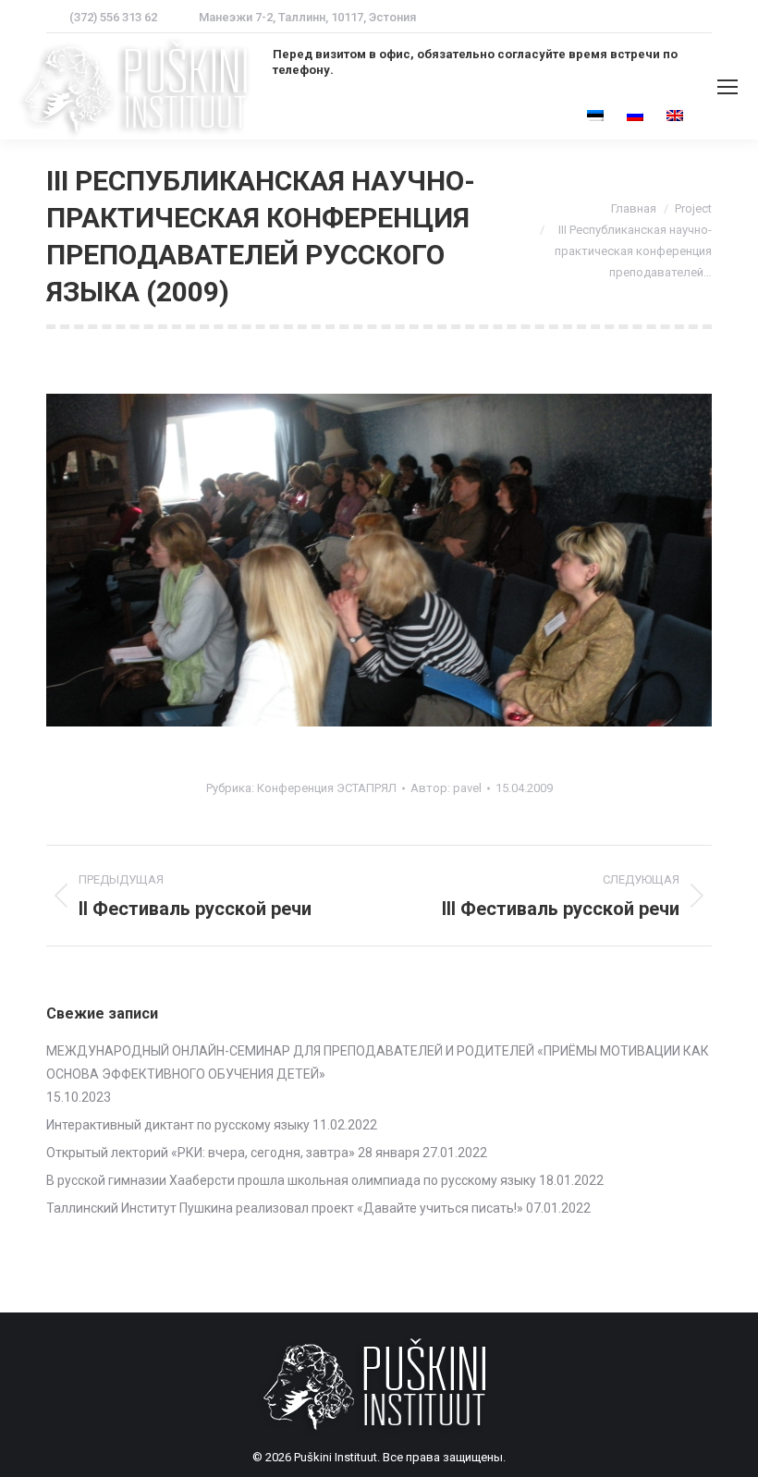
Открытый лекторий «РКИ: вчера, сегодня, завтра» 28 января (233, 1152)
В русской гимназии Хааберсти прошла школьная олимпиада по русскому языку (291, 1180)
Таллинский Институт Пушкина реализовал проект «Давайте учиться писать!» (284, 1208)
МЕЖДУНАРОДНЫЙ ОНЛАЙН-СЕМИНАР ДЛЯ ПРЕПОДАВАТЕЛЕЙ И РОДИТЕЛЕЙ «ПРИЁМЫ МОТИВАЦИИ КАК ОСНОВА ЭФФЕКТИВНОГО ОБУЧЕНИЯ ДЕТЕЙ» (377, 1062)
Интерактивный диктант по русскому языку (178, 1124)
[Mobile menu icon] (727, 87)
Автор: (446, 788)
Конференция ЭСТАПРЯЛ (327, 788)
